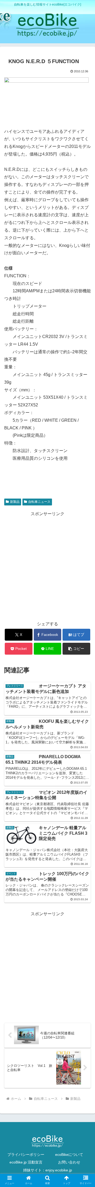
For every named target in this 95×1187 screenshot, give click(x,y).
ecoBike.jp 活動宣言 (26, 1162)
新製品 (15, 502)
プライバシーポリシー (25, 1154)
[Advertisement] (47, 565)
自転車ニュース (39, 502)
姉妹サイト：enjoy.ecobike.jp (47, 1170)
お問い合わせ (69, 1162)
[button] (76, 649)
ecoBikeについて (69, 1154)
